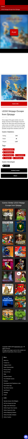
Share (15, 175)
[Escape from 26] (20, 239)
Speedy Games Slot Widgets (11, 401)
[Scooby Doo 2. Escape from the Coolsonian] (20, 214)
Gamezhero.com (18, 346)
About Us (6, 360)
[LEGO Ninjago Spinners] (20, 251)
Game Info (15, 103)
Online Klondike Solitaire (10, 414)
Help (5, 374)
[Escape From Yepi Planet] (20, 226)
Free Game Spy (8, 385)
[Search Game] (25, 2)
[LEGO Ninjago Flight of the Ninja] (7, 251)
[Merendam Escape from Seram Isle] (7, 277)
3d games (7, 158)
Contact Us (6, 362)
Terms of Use (7, 371)
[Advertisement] (14, 64)
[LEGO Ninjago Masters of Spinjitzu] (20, 289)
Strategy (6, 392)
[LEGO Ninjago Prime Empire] (7, 264)
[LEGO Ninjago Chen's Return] (20, 264)
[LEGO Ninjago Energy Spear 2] (7, 314)
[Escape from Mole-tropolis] (7, 239)
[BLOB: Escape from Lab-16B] (20, 314)
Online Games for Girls (9, 410)
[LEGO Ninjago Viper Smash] (20, 302)
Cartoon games (9, 149)
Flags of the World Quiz (10, 405)
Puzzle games (8, 155)
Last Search (7, 390)
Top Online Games (8, 388)
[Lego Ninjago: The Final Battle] (7, 289)
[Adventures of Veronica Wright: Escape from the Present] (20, 277)
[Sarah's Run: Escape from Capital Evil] (7, 226)
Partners (6, 381)
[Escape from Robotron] (7, 214)
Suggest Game (7, 365)
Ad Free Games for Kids (10, 403)
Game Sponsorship (8, 367)
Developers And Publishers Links (12, 383)
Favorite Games (8, 376)
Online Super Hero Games (10, 408)
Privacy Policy (7, 369)
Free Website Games (9, 378)
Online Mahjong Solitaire (10, 412)
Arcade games (9, 152)
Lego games (21, 155)
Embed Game (15, 170)
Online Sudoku (7, 417)
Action (5, 394)
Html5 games (18, 158)
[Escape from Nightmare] (7, 302)
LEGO (6, 165)
